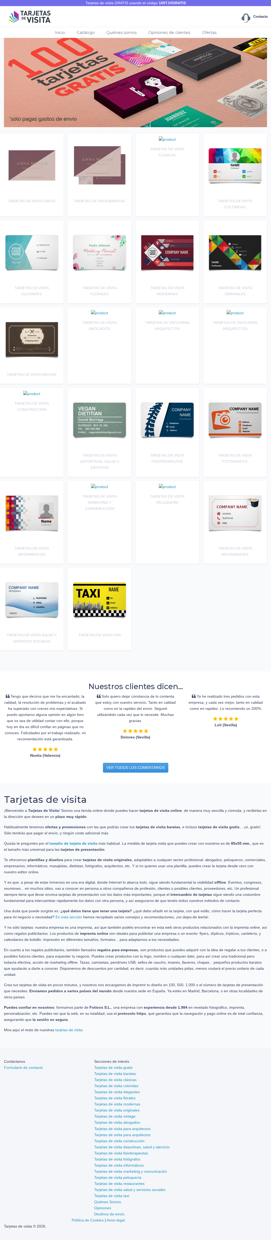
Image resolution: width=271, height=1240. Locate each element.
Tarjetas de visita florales (115, 1098)
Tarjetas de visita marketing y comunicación (130, 1171)
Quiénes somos (121, 32)
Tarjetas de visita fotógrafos (117, 1159)
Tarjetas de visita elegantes (117, 1092)
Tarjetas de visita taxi (111, 1196)
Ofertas (209, 32)
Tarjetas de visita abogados (117, 1122)
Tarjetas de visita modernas (117, 1104)
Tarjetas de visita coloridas (116, 1086)
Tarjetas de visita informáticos (119, 1165)
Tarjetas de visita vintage (115, 1116)
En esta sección (69, 917)
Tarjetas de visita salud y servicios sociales (129, 1190)
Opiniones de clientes (169, 32)
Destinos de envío (109, 1214)
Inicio (60, 32)
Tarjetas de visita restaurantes (119, 1183)
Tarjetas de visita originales (116, 1110)
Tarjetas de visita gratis (113, 1067)
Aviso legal (116, 1220)
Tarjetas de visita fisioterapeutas (121, 1153)
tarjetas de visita (69, 1030)
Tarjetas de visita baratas (115, 1073)
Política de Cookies (88, 1220)
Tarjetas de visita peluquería (117, 1177)
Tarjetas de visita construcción (119, 1141)
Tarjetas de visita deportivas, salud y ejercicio (132, 1147)
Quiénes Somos (107, 1202)
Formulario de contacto (23, 1067)
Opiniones (102, 1208)
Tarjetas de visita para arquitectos (122, 1129)
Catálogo (86, 32)
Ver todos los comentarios (135, 767)
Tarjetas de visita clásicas (115, 1080)
